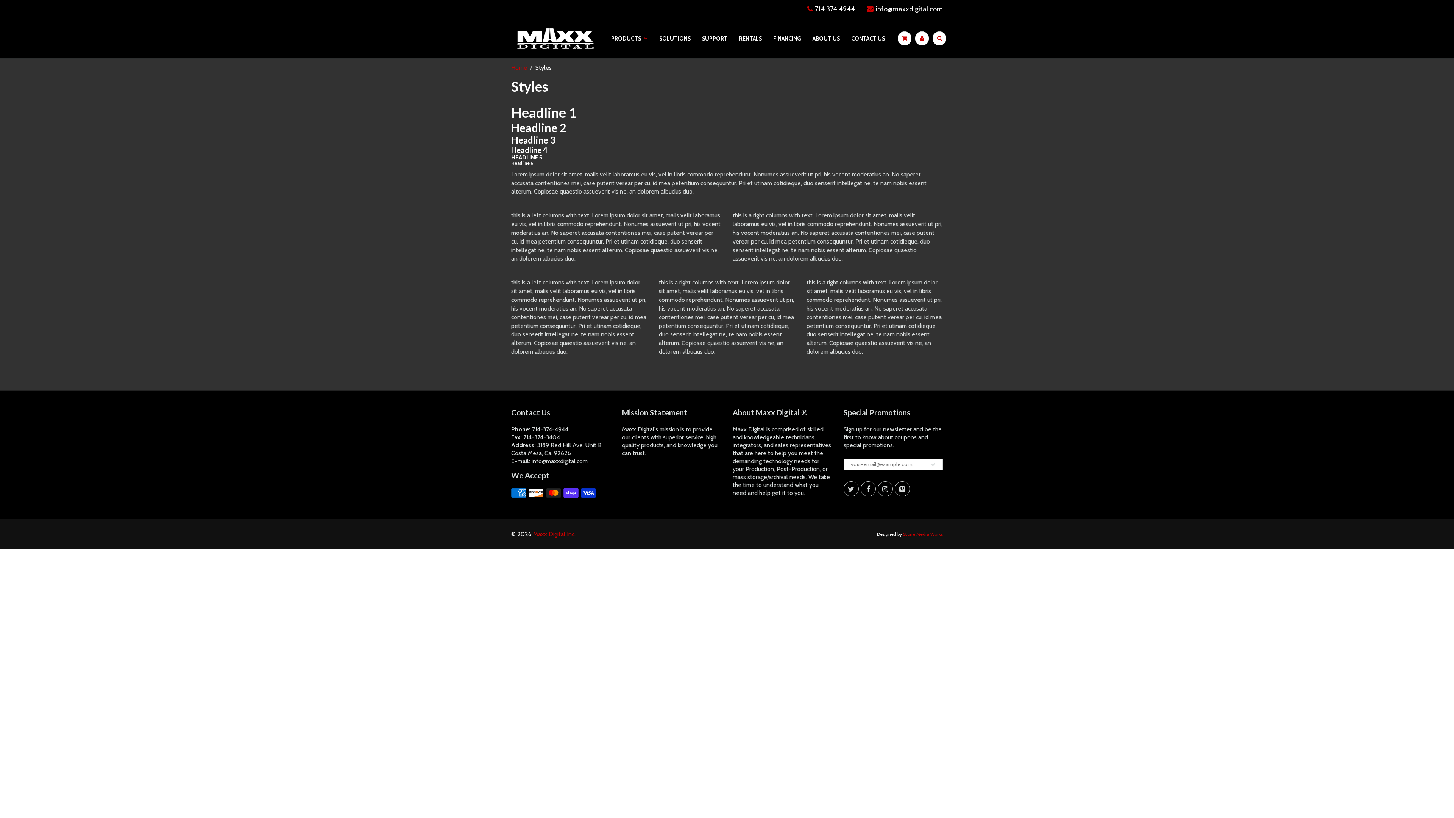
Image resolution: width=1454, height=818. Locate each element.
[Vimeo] (902, 488)
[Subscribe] (933, 465)
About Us (826, 38)
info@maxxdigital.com (909, 9)
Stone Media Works (923, 534)
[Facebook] (868, 488)
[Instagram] (885, 488)
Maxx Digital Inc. (554, 534)
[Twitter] (851, 488)
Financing (787, 38)
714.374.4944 (835, 9)
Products (626, 38)
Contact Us (868, 38)
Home (519, 67)
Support (715, 38)
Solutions (675, 38)
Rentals (750, 38)
